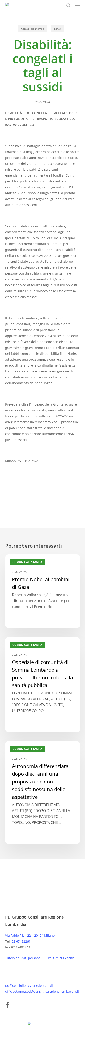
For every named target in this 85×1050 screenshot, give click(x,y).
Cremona (14, 488)
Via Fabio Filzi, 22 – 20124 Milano (30, 935)
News (57, 28)
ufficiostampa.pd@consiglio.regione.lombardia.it (42, 991)
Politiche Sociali (40, 488)
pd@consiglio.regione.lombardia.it (31, 985)
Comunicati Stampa (32, 28)
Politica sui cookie (61, 958)
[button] (77, 5)
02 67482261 (21, 941)
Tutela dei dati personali (24, 958)
